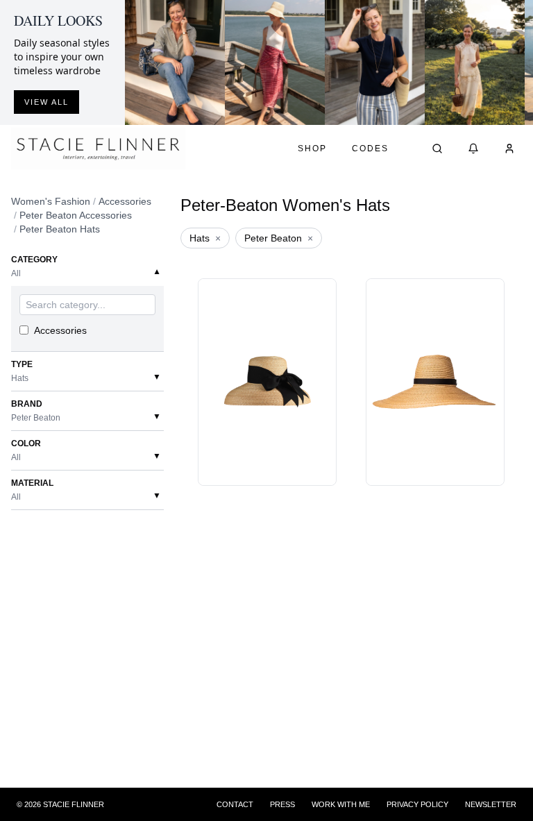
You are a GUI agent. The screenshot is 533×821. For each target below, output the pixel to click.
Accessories (125, 201)
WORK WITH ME (341, 804)
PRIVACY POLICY (417, 804)
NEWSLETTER (490, 804)
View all (46, 102)
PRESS (282, 804)
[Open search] (437, 148)
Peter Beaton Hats (59, 229)
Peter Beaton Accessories (75, 215)
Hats (205, 238)
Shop (312, 148)
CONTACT (235, 804)
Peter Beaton (278, 238)
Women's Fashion (50, 201)
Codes (370, 148)
